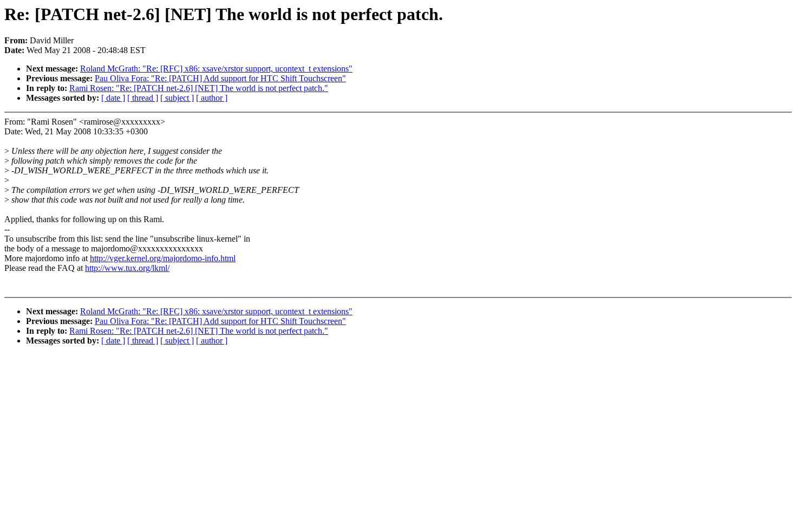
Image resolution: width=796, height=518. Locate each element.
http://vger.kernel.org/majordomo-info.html (163, 258)
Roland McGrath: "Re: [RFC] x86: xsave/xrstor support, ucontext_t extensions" (216, 68)
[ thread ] (142, 97)
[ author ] (211, 97)
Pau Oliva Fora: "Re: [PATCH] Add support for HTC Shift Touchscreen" (220, 78)
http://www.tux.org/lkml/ (127, 268)
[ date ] (113, 97)
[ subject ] (177, 97)
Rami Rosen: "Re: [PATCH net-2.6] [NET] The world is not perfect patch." (198, 88)
